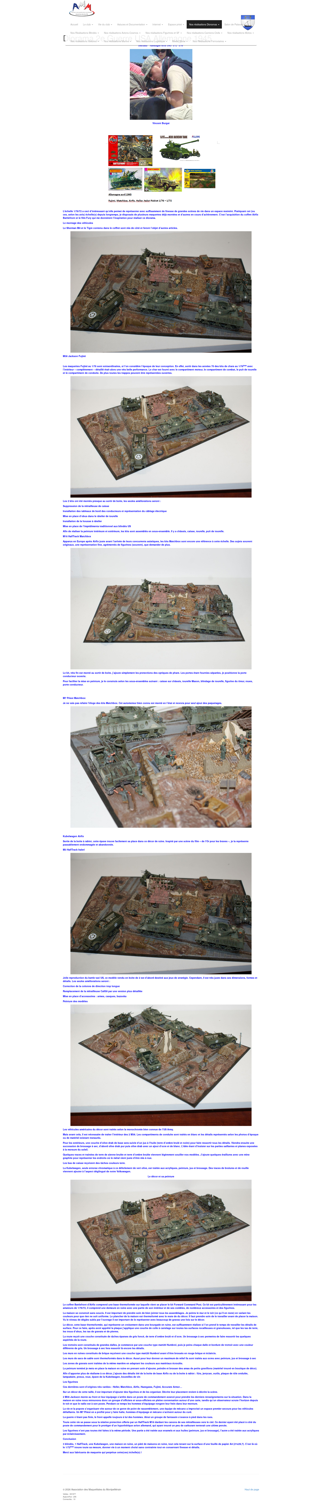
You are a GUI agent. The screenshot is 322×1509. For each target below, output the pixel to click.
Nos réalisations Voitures (83, 41)
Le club (87, 24)
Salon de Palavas (234, 24)
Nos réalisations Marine (117, 41)
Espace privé (175, 24)
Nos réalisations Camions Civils (204, 32)
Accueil (74, 24)
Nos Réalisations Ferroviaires (209, 41)
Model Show (179, 41)
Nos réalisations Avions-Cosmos (121, 32)
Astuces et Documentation (131, 24)
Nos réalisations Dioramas (203, 24)
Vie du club (104, 24)
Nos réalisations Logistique (151, 41)
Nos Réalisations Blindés (83, 32)
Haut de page (252, 1489)
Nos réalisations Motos (239, 32)
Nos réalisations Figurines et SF (163, 32)
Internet (156, 24)
